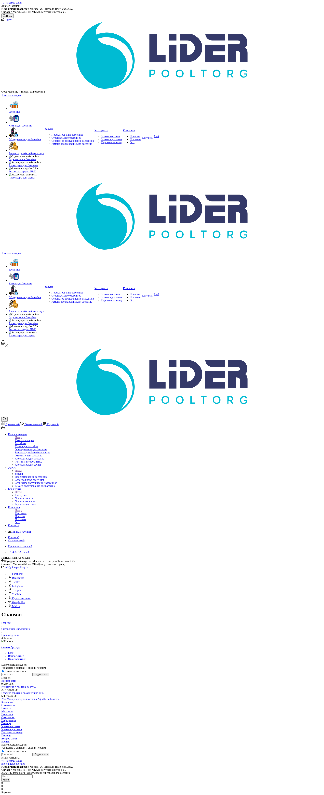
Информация (8, 720)
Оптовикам (8, 717)
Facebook (17, 573)
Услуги (19, 473)
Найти (6, 779)
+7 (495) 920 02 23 (11, 2)
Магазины (7, 711)
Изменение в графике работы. (18, 686)
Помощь (6, 723)
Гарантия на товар (11, 732)
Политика (7, 714)
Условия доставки (11, 729)
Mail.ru (16, 606)
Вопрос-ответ (9, 738)
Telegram (17, 590)
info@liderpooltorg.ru (16, 567)
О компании (8, 705)
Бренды (5, 741)
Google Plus (18, 602)
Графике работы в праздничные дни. (22, 692)
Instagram (17, 586)
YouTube (17, 594)
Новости (6, 708)
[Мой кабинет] (3, 342)
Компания (20, 513)
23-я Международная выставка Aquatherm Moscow (30, 699)
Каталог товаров (24, 440)
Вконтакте (18, 577)
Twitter (16, 582)
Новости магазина (15, 671)
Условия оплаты (10, 726)
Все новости (8, 680)
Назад (18, 437)
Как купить (21, 495)
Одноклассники (21, 598)
